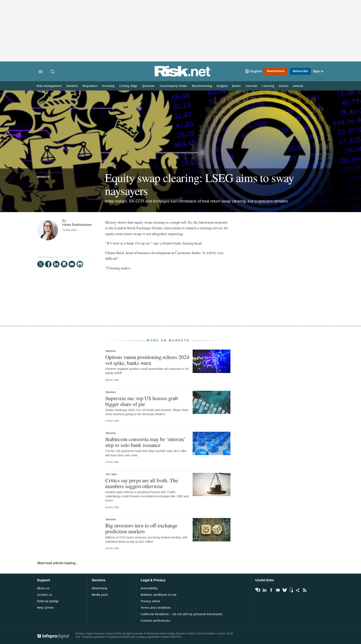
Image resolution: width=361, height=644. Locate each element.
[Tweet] (40, 264)
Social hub (297, 590)
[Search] (53, 72)
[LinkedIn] (56, 264)
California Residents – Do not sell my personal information (181, 614)
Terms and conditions (155, 608)
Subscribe (300, 71)
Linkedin (264, 590)
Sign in (318, 71)
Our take (111, 474)
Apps (291, 590)
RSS (304, 590)
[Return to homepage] (182, 76)
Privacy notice (150, 601)
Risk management (49, 86)
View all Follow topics (257, 590)
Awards (298, 86)
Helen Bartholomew (77, 225)
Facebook (271, 590)
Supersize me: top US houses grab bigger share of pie (141, 401)
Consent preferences (155, 621)
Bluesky (284, 590)
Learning (268, 86)
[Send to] (72, 264)
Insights (222, 86)
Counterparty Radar (173, 86)
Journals (251, 86)
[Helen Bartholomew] (47, 229)
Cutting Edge (128, 86)
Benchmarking (202, 86)
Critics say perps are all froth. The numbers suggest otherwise (141, 483)
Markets (72, 86)
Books (236, 86)
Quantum (148, 86)
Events (283, 86)
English (256, 71)
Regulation (89, 86)
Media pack (100, 595)
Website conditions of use (159, 595)
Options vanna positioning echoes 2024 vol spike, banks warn (147, 360)
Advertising (99, 588)
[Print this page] (79, 264)
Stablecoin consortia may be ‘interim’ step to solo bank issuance (145, 442)
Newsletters (276, 71)
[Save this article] (64, 264)
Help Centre (45, 608)
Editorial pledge (48, 601)
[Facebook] (48, 264)
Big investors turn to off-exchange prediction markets (141, 528)
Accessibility (149, 588)
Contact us (44, 595)
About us (43, 588)
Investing (108, 86)
